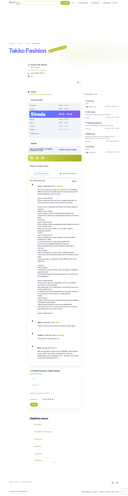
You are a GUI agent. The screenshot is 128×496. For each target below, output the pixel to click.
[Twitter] (117, 483)
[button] (115, 3)
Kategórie (102, 492)
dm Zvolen (37, 424)
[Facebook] (112, 483)
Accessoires (48, 94)
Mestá (113, 492)
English (95, 492)
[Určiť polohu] (73, 3)
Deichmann (38, 439)
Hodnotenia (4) (38, 181)
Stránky (108, 492)
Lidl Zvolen (38, 454)
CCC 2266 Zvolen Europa (43, 432)
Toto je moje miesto (69, 173)
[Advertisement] (64, 22)
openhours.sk (23, 491)
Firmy (117, 492)
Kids (41, 94)
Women (33, 94)
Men (37, 94)
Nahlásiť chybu (34, 133)
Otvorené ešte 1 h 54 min (58, 48)
